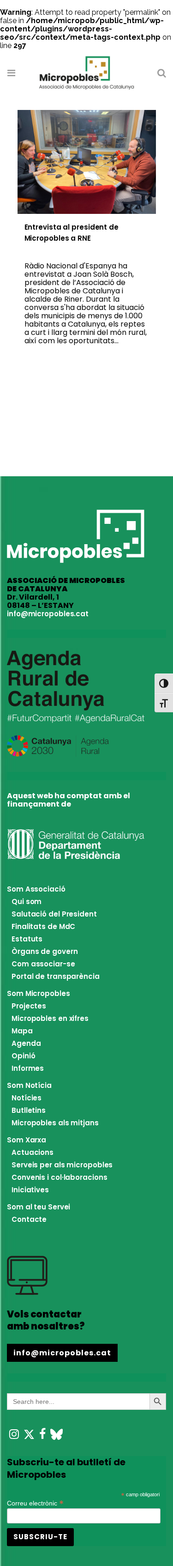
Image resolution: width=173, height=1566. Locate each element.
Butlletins (29, 1110)
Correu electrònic (35, 1502)
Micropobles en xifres (50, 1018)
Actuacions (33, 1152)
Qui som (27, 901)
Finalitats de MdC (43, 926)
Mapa (22, 1031)
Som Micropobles (38, 993)
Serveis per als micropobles (62, 1165)
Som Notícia (29, 1085)
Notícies (27, 1098)
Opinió (23, 1056)
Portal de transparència (56, 976)
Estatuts (27, 939)
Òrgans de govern (45, 951)
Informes (28, 1068)
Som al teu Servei (38, 1207)
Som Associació (36, 889)
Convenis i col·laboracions (59, 1177)
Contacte (29, 1219)
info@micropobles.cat (48, 614)
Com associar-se (43, 964)
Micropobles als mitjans (55, 1123)
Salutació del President (54, 914)
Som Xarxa (26, 1140)
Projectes (29, 1006)
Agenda (26, 1043)
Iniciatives (30, 1190)
